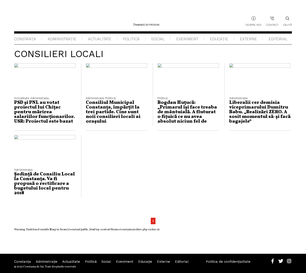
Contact (272, 24)
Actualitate (99, 39)
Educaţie (219, 39)
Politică (131, 39)
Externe (248, 39)
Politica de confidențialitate (228, 262)
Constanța (25, 39)
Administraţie (62, 39)
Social (158, 39)
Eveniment (187, 39)
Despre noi (253, 24)
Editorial (278, 39)
